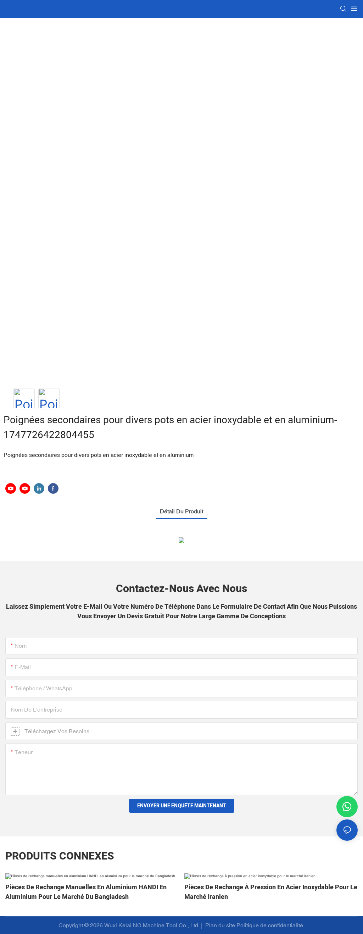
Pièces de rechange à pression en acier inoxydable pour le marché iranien (270, 892)
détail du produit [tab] (181, 511)
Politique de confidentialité (270, 925)
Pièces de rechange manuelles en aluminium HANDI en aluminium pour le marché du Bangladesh (86, 892)
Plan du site (220, 925)
